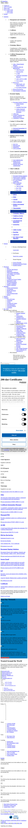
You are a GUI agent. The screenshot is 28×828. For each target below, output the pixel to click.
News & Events (11, 299)
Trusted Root (16, 129)
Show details (19, 430)
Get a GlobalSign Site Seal (7, 814)
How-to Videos (10, 275)
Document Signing (20, 326)
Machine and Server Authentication (18, 165)
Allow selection (14, 439)
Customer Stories (11, 745)
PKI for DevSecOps (18, 89)
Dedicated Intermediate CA (20, 128)
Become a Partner (5, 657)
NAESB (15, 199)
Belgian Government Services (18, 205)
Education (9, 292)
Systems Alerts (10, 755)
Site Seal (9, 276)
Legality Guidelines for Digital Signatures (18, 116)
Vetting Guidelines (11, 285)
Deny (14, 444)
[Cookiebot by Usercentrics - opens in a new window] (19, 383)
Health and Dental (11, 290)
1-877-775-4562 (8, 7)
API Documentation (12, 282)
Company (6, 297)
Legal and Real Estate (12, 293)
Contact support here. (8, 689)
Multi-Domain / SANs (21, 323)
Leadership (9, 300)
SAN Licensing (17, 148)
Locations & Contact (12, 303)
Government (10, 289)
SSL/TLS (15, 144)
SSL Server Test (11, 736)
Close (2, 759)
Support (6, 296)
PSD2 (14, 197)
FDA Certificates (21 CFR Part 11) (21, 350)
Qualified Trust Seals (21, 107)
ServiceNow (16, 224)
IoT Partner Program (21, 87)
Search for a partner (18, 256)
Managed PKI (19, 71)
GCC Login (7, 9)
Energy (8, 295)
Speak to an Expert (5, 596)
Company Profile (11, 723)
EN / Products (10, 732)
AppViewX (16, 234)
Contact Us (6, 5)
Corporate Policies (11, 306)
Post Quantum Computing (19, 90)
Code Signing (19, 327)
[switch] (24, 414)
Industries (6, 286)
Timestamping (17, 208)
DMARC (18, 184)
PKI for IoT (16, 82)
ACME (18, 73)
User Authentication (18, 160)
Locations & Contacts (12, 730)
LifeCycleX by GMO (21, 79)
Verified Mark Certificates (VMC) (21, 332)
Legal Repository (11, 304)
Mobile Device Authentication (16, 162)
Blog (8, 268)
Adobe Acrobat (17, 229)
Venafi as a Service (18, 215)
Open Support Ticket (12, 754)
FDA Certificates (17, 202)
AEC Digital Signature (21, 348)
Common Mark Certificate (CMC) (20, 335)
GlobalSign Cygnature (18, 118)
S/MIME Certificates (21, 328)
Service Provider (17, 262)
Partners (6, 243)
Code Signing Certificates (19, 178)
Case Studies (10, 273)
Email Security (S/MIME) (19, 177)
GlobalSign (6, 449)
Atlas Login (7, 8)
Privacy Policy (8, 811)
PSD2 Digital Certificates (19, 342)
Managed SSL (16, 145)
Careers (9, 302)
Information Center (11, 280)
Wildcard (18, 321)
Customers (9, 307)
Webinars (9, 278)
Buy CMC (18, 190)
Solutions (6, 16)
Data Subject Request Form (10, 804)
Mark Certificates (17, 183)
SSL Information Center (13, 743)
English (5, 14)
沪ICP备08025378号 (5, 809)
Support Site (10, 741)
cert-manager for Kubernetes (17, 221)
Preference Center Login (10, 805)
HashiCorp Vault (17, 218)
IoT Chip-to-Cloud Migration (18, 237)
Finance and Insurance (12, 288)
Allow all (14, 435)
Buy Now (6, 309)
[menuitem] (15, 129)
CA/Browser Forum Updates (14, 279)
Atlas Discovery (20, 70)
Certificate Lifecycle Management (18, 67)
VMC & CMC (19, 186)
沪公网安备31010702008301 (16, 809)
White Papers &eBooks (12, 272)
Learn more (16, 250)
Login (11, 9)
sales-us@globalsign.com (10, 685)
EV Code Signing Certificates (17, 180)
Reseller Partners (17, 265)
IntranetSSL (16, 147)
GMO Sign (16, 114)
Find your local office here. (9, 690)
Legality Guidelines (11, 283)
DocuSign (15, 232)
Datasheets (9, 271)
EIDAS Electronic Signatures (20, 339)
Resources (6, 266)
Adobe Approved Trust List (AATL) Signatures (20, 110)
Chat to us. (6, 688)
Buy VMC (18, 188)
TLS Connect (19, 80)
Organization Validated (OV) (20, 316)
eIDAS (15, 194)
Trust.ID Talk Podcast (12, 269)
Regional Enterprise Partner (20, 264)
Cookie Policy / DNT (9, 807)
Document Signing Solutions (20, 102)
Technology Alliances (18, 213)
